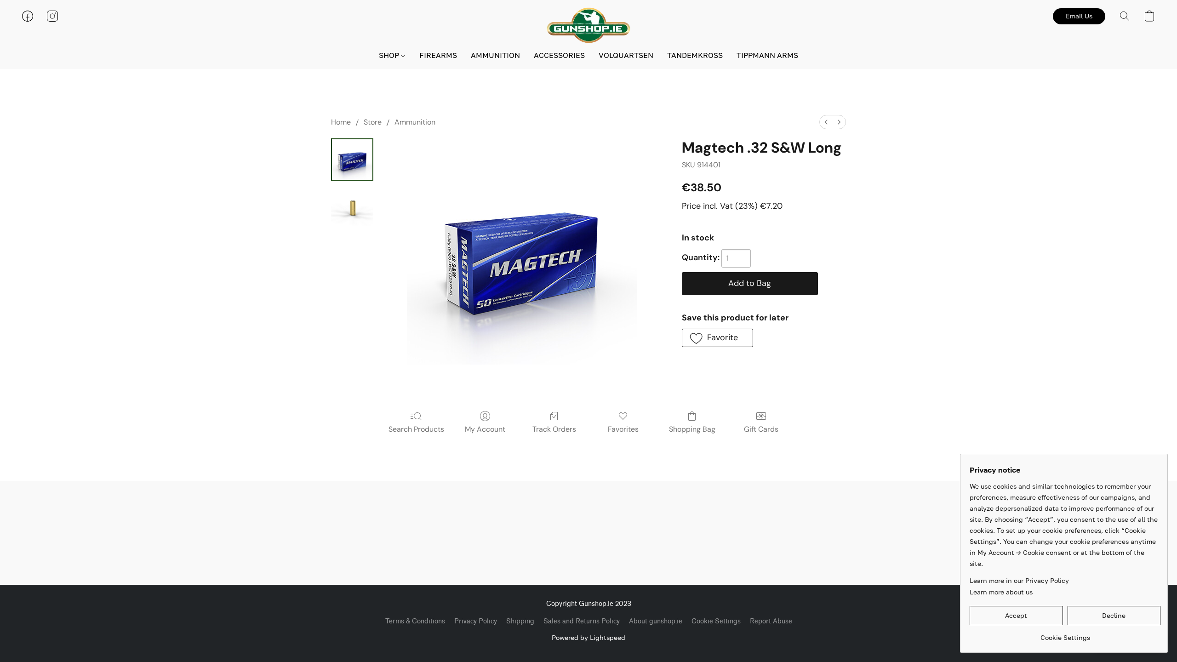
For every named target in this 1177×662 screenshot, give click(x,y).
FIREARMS (438, 55)
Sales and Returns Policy (581, 621)
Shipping (520, 621)
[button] (588, 25)
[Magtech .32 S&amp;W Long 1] (352, 205)
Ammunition (414, 122)
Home (341, 122)
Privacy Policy (475, 621)
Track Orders (554, 429)
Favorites (623, 429)
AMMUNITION (495, 55)
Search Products (416, 429)
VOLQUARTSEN (626, 55)
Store (373, 122)
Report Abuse (771, 621)
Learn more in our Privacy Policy (1019, 580)
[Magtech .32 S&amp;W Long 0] (352, 159)
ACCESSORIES (559, 55)
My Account (485, 429)
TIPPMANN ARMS (767, 55)
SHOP (390, 55)
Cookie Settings (716, 621)
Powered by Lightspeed (588, 637)
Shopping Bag (692, 429)
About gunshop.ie (655, 621)
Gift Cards (761, 429)
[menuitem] (826, 122)
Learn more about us (1001, 592)
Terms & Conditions (415, 621)
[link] (1065, 634)
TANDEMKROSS (695, 55)
